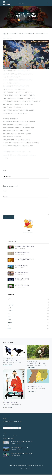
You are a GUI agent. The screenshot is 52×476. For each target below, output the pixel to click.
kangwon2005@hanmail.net (26, 468)
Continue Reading (7, 364)
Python (28, 299)
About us (5, 435)
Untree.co (41, 465)
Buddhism (28, 310)
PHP (28, 302)
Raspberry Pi (28, 305)
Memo (28, 319)
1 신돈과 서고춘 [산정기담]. (10, 402)
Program (28, 322)
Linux (28, 316)
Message (5, 196)
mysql (28, 308)
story (28, 313)
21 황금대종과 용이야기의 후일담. (36, 363)
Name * (5, 191)
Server (28, 328)
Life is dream (7, 3)
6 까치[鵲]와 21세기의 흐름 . (11, 360)
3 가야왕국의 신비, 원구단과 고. (35, 386)
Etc (28, 325)
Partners (15, 435)
